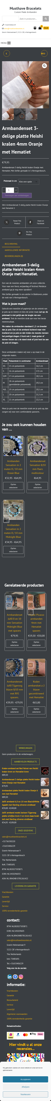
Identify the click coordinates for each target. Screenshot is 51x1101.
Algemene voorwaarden (17, 1014)
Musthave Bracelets (25, 8)
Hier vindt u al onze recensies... (25, 1046)
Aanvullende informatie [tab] (17, 250)
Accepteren (25, 1079)
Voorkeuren (25, 1094)
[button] (44, 65)
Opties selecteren (13, 486)
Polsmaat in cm (10, 181)
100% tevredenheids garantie (14, 910)
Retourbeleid (12, 1000)
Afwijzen (25, 1087)
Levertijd (6, 901)
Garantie (5, 897)
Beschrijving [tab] (11, 244)
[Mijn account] (34, 28)
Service (5, 906)
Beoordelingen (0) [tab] (14, 256)
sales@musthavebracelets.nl (14, 28)
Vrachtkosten (7, 892)
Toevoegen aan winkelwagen (17, 195)
